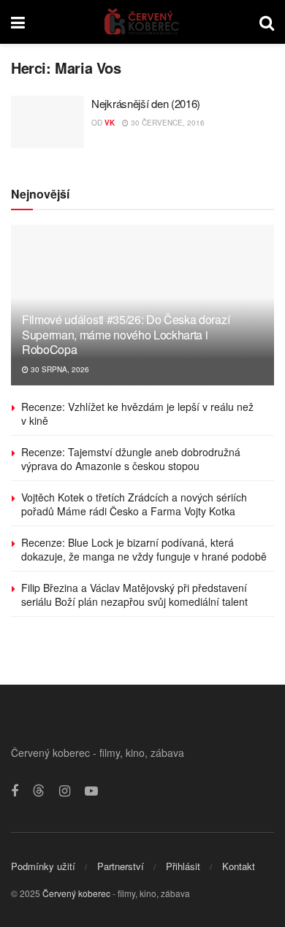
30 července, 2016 (167, 123)
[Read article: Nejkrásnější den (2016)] (47, 122)
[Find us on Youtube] (91, 791)
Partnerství (120, 866)
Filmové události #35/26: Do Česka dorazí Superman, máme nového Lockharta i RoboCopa (125, 334)
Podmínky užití (43, 866)
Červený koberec (76, 893)
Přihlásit (183, 866)
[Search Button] (266, 22)
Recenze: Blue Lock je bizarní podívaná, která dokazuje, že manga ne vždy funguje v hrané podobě (144, 549)
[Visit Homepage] (142, 21)
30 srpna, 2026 (58, 369)
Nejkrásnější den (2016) (145, 103)
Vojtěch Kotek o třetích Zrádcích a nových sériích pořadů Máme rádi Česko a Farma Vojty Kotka (134, 504)
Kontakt (238, 866)
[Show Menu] (18, 22)
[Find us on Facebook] (14, 791)
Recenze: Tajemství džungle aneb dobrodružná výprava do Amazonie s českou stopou (130, 459)
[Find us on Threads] (39, 790)
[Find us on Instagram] (64, 791)
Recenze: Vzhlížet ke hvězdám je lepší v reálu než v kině (137, 413)
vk (109, 123)
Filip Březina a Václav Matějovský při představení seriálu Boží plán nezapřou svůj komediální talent (134, 594)
